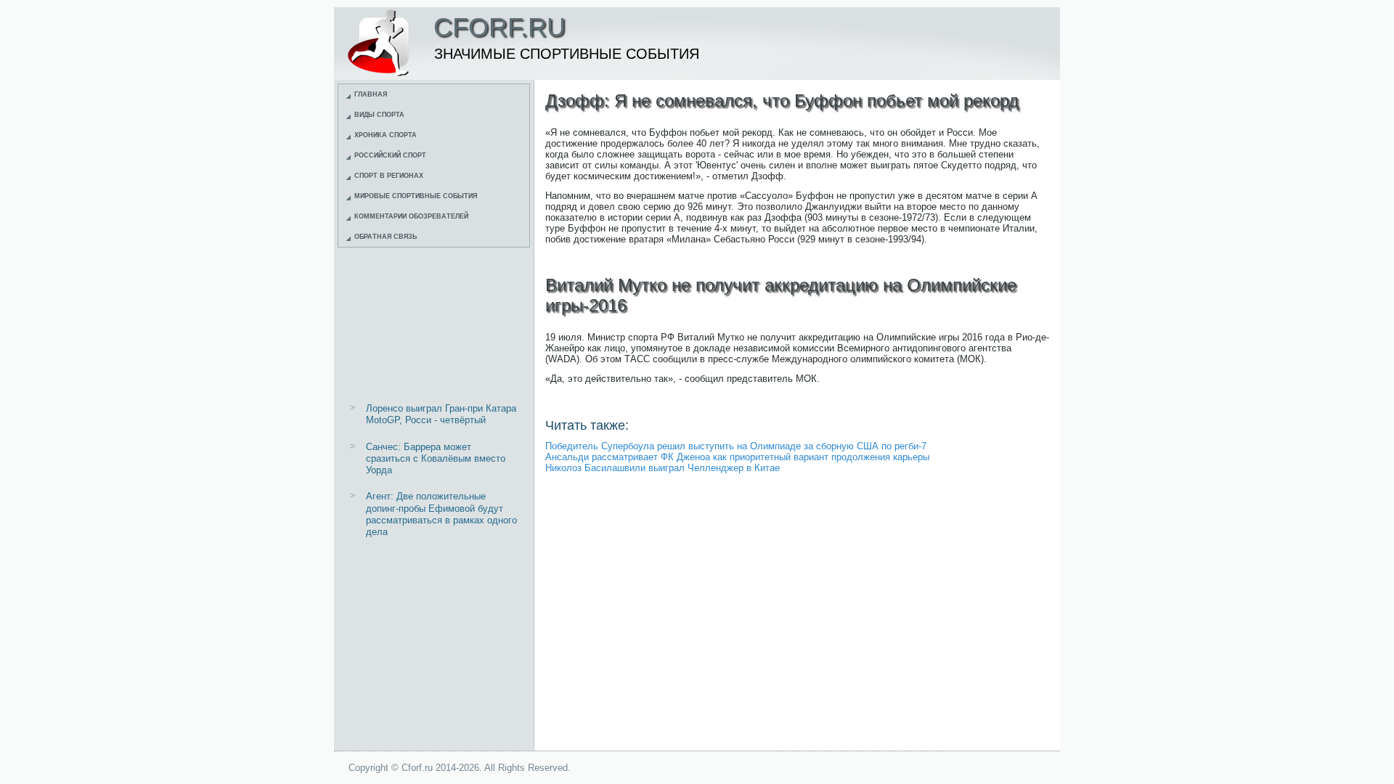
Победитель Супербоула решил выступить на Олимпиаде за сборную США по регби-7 (735, 446)
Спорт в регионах (388, 175)
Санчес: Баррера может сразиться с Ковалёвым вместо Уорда (435, 458)
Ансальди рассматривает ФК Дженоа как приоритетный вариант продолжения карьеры (737, 457)
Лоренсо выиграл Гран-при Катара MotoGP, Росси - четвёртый (441, 414)
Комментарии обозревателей (411, 216)
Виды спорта (379, 114)
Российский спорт (390, 155)
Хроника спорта (385, 135)
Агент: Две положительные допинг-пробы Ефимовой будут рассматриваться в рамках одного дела (441, 514)
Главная (370, 94)
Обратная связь (385, 236)
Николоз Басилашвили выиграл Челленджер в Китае (662, 467)
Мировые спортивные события (415, 196)
